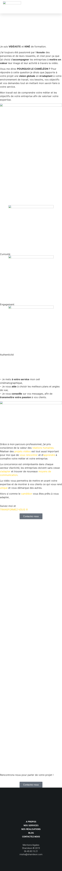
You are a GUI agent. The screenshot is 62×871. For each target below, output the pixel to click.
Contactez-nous (31, 837)
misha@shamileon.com (31, 854)
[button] (56, 5)
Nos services (31, 825)
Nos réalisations (31, 829)
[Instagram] (37, 864)
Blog (31, 833)
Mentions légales (31, 845)
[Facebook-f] (25, 864)
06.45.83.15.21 (31, 851)
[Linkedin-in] (31, 864)
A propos (31, 822)
